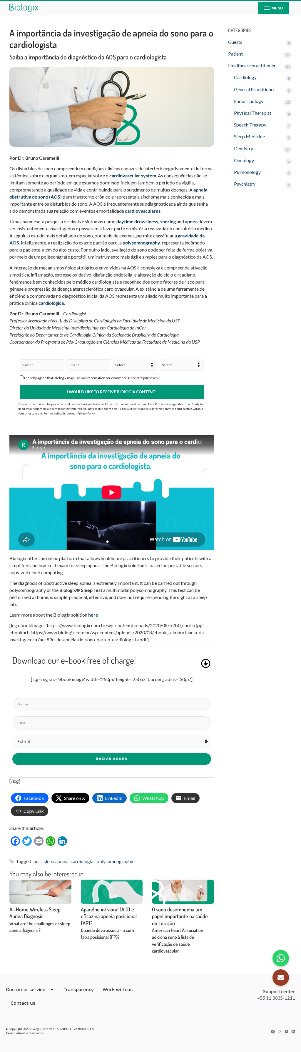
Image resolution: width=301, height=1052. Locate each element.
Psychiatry (244, 184)
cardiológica (51, 303)
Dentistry (243, 148)
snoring (168, 221)
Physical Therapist (252, 113)
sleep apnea (55, 861)
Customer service (25, 989)
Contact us (23, 1003)
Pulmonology (247, 172)
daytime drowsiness (137, 221)
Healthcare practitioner (252, 65)
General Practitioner (254, 89)
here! (94, 614)
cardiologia (82, 861)
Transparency (78, 989)
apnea (191, 221)
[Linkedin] (293, 1031)
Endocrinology (248, 101)
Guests (235, 42)
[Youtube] (286, 1031)
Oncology (244, 160)
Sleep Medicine (249, 136)
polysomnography (141, 242)
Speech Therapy (250, 124)
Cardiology (245, 77)
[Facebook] (273, 1031)
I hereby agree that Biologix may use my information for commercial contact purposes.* (92, 378)
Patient (235, 53)
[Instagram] (280, 1031)
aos (37, 861)
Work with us (118, 989)
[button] (280, 977)
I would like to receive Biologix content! (112, 391)
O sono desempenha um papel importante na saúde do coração (180, 930)
